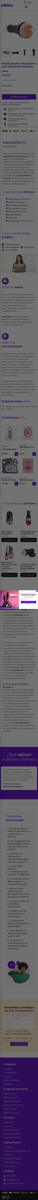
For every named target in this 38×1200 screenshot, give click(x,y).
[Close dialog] (37, 591)
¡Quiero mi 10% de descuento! (28, 602)
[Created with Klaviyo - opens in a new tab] (19, 609)
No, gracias (28, 604)
